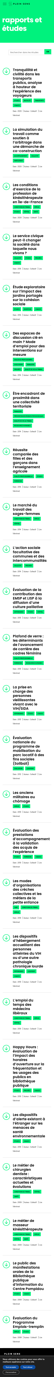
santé (36, 212)
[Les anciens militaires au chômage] (6, 794)
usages (17, 105)
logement (30, 768)
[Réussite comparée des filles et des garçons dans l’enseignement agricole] (6, 451)
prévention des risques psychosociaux (28, 416)
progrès (38, 258)
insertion (27, 309)
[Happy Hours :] (6, 1048)
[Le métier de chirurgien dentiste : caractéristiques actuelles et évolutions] (6, 1166)
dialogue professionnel (23, 360)
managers (30, 364)
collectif (34, 156)
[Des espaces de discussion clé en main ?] (6, 334)
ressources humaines (22, 425)
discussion (18, 364)
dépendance (18, 612)
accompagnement (20, 156)
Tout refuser (28, 1367)
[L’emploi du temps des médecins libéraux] (6, 1001)
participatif (18, 160)
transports (39, 100)
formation (18, 481)
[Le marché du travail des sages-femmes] (6, 506)
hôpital (26, 212)
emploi (36, 207)
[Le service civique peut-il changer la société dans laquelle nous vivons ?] (6, 237)
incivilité (27, 100)
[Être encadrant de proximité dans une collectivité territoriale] (6, 395)
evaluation (18, 768)
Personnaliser (11, 1372)
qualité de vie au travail (33, 369)
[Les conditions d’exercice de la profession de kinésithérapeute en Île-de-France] (6, 186)
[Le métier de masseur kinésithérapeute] (6, 1222)
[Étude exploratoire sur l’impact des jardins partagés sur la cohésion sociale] (6, 288)
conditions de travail (22, 207)
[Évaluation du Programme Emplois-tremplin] (6, 1319)
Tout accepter (11, 1367)
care (16, 907)
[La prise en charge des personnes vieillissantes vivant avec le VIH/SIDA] (6, 688)
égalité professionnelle (23, 476)
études (17, 100)
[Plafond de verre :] (6, 637)
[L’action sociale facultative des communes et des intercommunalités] (6, 549)
